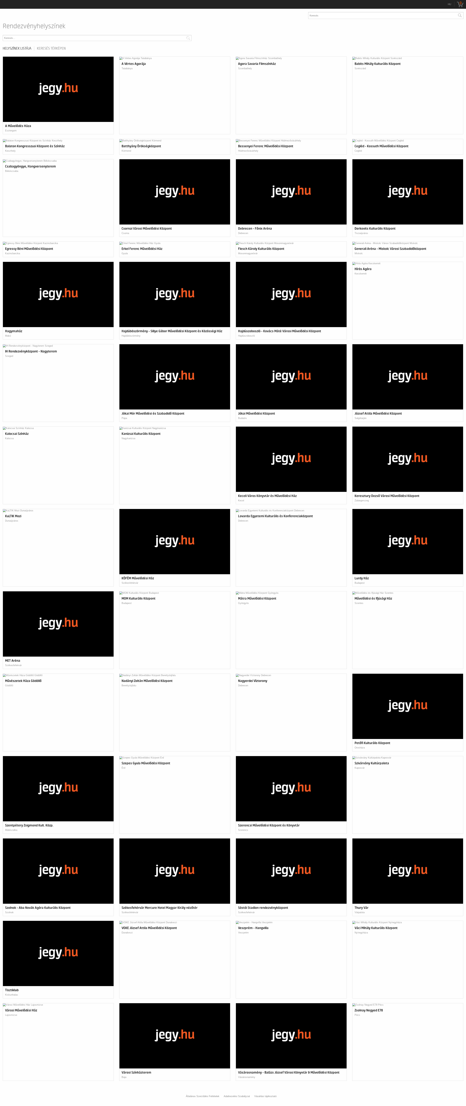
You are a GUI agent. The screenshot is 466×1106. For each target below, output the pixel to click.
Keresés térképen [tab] (51, 48)
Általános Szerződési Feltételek (202, 1096)
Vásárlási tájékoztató (265, 1096)
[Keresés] (459, 15)
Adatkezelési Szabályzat (237, 1096)
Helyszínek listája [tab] (17, 48)
